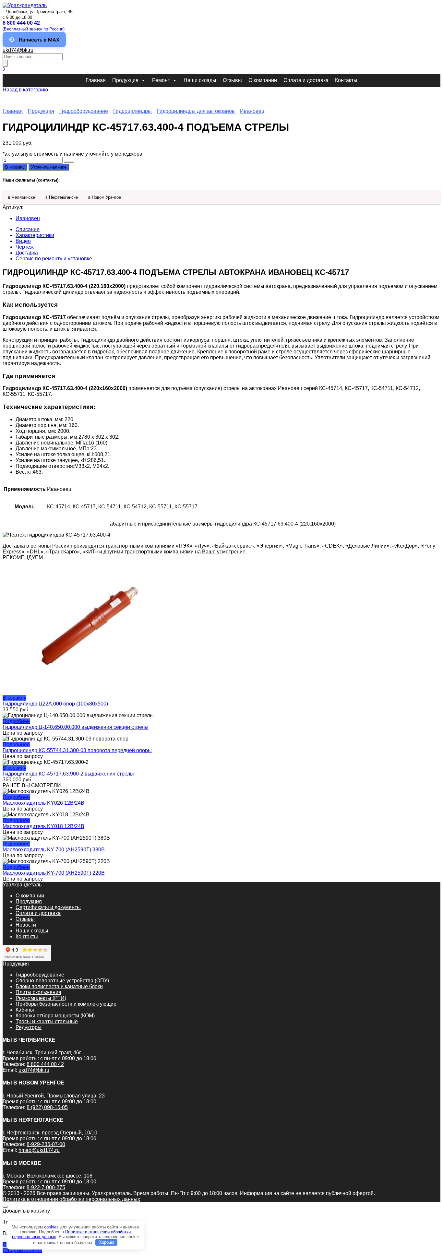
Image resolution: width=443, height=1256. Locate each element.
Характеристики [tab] (35, 235)
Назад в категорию (25, 89)
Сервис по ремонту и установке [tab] (54, 258)
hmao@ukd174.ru (39, 1150)
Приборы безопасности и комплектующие (66, 1004)
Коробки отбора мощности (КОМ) (55, 1015)
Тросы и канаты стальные (47, 1021)
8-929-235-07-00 (46, 1144)
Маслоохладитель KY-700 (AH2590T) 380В (54, 849)
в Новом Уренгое (104, 197)
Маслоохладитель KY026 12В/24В (43, 803)
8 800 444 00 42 (45, 1064)
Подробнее (16, 721)
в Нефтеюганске (61, 197)
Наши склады (200, 80)
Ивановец (252, 111)
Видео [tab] (23, 241)
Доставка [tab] (27, 252)
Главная (96, 80)
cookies (51, 1227)
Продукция (125, 80)
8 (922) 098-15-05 (47, 1107)
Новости (26, 925)
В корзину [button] (14, 698)
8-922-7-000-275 (46, 1187)
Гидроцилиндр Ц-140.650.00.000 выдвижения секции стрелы (76, 727)
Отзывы (232, 80)
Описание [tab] (28, 229)
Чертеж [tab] (25, 247)
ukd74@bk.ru (18, 50)
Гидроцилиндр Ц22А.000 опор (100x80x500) (55, 703)
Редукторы (29, 1027)
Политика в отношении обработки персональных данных (71, 1199)
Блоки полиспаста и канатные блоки (59, 986)
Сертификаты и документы (48, 907)
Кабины (25, 1010)
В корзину (15, 167)
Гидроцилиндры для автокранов (196, 111)
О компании (262, 80)
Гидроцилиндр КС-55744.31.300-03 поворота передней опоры (77, 750)
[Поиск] (5, 63)
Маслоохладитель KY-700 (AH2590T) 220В (54, 873)
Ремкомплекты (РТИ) (41, 998)
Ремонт (161, 80)
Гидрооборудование (83, 111)
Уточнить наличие (48, 167)
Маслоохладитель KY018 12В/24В (43, 826)
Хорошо (106, 1242)
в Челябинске (21, 197)
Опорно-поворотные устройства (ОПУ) (62, 980)
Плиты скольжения (38, 992)
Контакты (346, 80)
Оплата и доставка (306, 80)
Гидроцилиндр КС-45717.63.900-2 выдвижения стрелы (68, 773)
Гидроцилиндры (132, 111)
